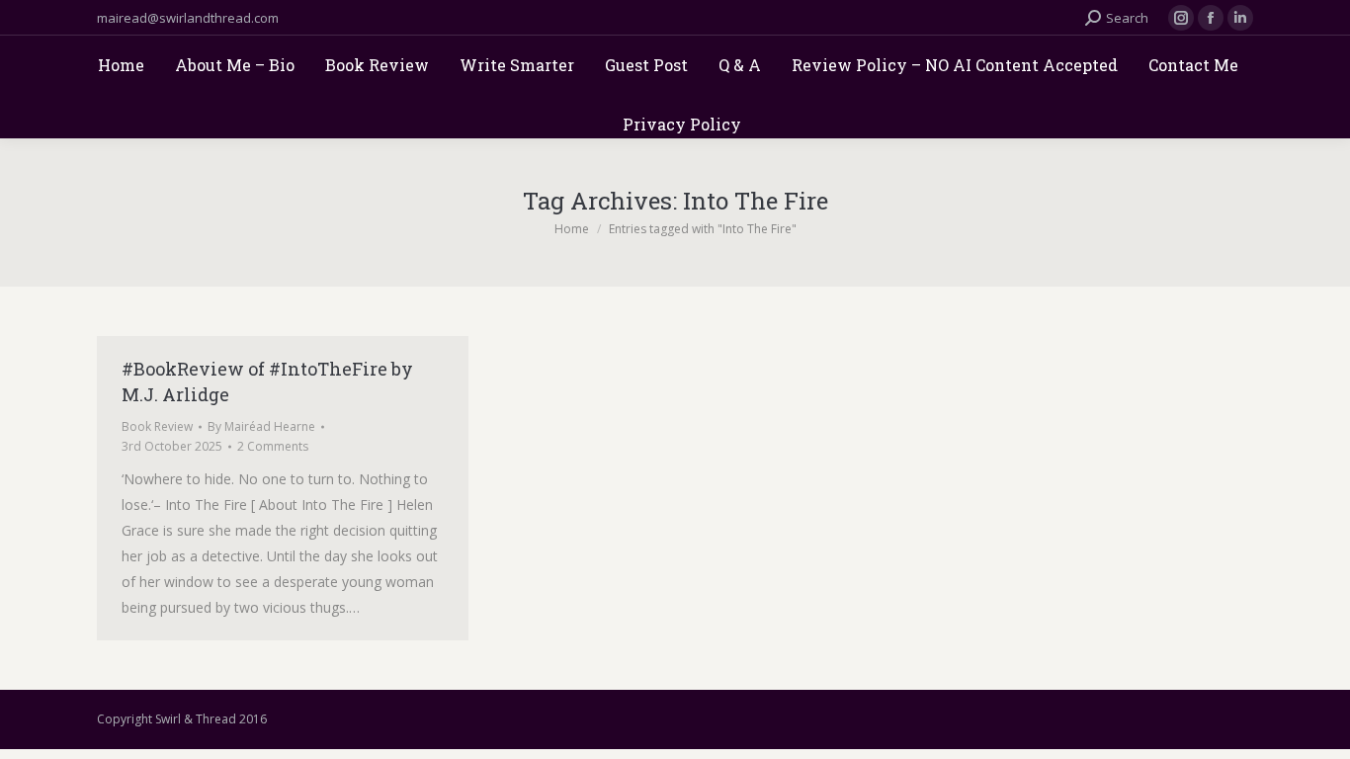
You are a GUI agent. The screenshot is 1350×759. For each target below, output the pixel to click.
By (261, 426)
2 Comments (272, 446)
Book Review (157, 426)
